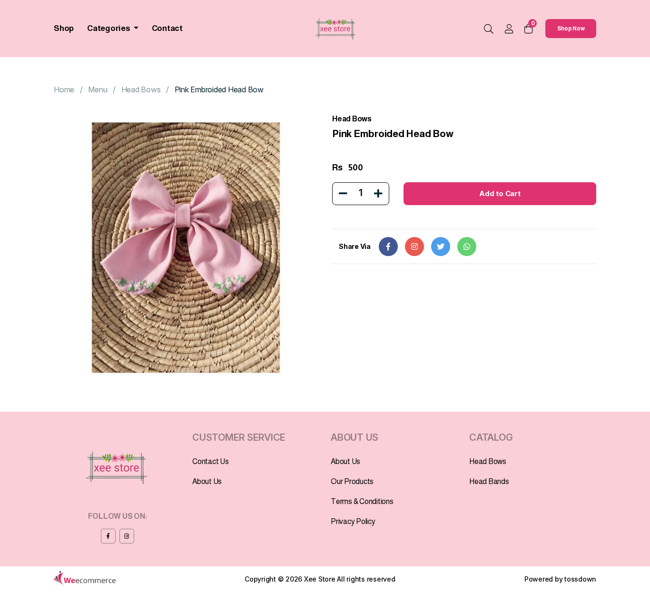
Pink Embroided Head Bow (219, 89)
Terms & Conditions (362, 501)
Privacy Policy (353, 521)
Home (64, 89)
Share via (355, 246)
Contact (167, 28)
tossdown (580, 579)
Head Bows (141, 89)
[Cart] (528, 28)
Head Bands (489, 481)
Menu (97, 89)
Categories (109, 28)
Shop (64, 28)
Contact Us (210, 461)
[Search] (488, 29)
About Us (207, 481)
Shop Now (571, 28)
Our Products (352, 481)
